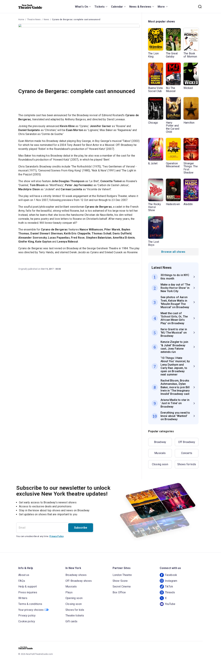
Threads (170, 592)
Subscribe (80, 527)
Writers (22, 598)
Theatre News (34, 19)
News (46, 19)
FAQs (21, 580)
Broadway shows (76, 575)
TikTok (169, 586)
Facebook (171, 575)
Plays (69, 592)
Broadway (160, 442)
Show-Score (120, 580)
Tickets (99, 6)
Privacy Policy (56, 536)
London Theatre (122, 575)
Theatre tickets (74, 615)
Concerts (186, 453)
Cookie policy (26, 621)
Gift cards (71, 621)
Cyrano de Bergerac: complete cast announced (76, 19)
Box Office (119, 592)
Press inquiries (27, 592)
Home (21, 19)
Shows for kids (186, 464)
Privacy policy (27, 615)
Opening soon (74, 598)
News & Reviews (140, 6)
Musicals (160, 453)
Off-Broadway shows (78, 580)
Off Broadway (186, 442)
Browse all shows (173, 251)
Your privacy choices (31, 609)
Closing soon (160, 464)
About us (23, 575)
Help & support (27, 586)
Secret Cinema (122, 586)
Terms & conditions (30, 604)
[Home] (30, 6)
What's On (81, 6)
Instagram (171, 580)
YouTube (170, 604)
